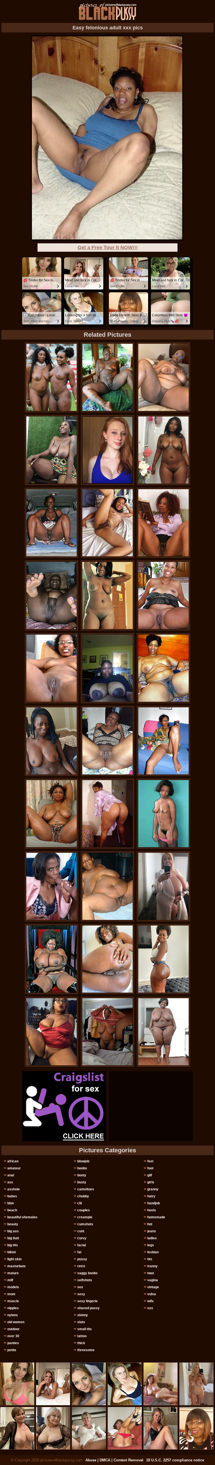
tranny (152, 1266)
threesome (86, 1350)
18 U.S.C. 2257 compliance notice (175, 1460)
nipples (13, 1308)
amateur (14, 1168)
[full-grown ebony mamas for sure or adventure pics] (163, 595)
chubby (83, 1196)
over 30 (13, 1336)
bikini (11, 1252)
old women (15, 1322)
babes (12, 1196)
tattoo (82, 1336)
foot (150, 1168)
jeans (151, 1231)
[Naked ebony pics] (51, 595)
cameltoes (85, 1189)
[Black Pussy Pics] (108, 11)
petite (11, 1350)
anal (10, 1175)
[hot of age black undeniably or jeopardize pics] (163, 740)
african (12, 1161)
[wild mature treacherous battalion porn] (51, 1031)
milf (10, 1280)
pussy (82, 1259)
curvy (82, 1238)
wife (150, 1301)
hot (149, 1224)
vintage (153, 1287)
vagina (152, 1280)
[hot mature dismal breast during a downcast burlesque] (51, 522)
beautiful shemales (22, 1217)
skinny (82, 1315)
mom (11, 1294)
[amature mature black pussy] (107, 886)
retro (81, 1266)
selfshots (84, 1280)
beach (12, 1210)
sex (80, 1287)
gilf (149, 1175)
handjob (153, 1203)
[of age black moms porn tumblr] (163, 1031)
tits (149, 1259)
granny (152, 1189)
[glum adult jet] (163, 959)
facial (81, 1245)
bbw (10, 1203)
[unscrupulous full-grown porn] (51, 959)
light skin (14, 1259)
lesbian (153, 1252)
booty (81, 1175)
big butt (13, 1238)
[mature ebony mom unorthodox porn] (107, 740)
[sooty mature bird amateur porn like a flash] (107, 595)
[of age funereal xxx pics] (51, 668)
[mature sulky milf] (107, 1031)
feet (150, 1161)
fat (79, 1252)
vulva (151, 1294)
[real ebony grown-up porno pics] (107, 377)
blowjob (83, 1161)
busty (81, 1182)
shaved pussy (88, 1308)
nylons (12, 1315)
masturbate (16, 1266)
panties (13, 1343)
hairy (151, 1196)
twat (150, 1273)
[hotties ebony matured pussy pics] (163, 377)
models (13, 1287)
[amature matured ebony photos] (163, 886)
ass (10, 1182)
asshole (13, 1189)
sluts (81, 1322)
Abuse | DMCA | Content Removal (114, 1460)
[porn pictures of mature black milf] (107, 668)
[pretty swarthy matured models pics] (163, 450)
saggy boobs (87, 1273)
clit (79, 1203)
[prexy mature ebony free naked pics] (51, 740)
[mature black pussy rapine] (163, 522)
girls (150, 1182)
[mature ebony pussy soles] (107, 522)
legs (150, 1245)
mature (13, 1273)
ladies (152, 1238)
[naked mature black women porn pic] (163, 668)
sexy (81, 1294)
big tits (12, 1245)
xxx (150, 1308)
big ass (13, 1231)
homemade (156, 1217)
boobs (82, 1168)
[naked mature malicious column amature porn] (107, 813)
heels (151, 1210)
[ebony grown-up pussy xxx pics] (51, 450)
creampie (84, 1217)
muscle (13, 1301)
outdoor (13, 1329)
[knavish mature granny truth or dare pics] (163, 813)
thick (81, 1343)
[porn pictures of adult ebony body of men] (107, 959)
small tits (84, 1329)
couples (83, 1210)
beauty (12, 1224)
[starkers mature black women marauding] (51, 377)
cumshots (85, 1224)
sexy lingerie (87, 1301)
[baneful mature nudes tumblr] (51, 813)
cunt (80, 1231)
